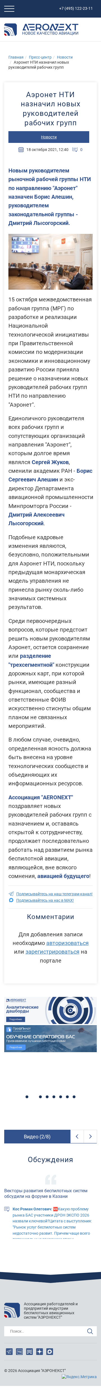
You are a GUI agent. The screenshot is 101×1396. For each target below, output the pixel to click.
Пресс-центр (40, 57)
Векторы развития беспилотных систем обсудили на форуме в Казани (46, 1193)
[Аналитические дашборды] (50, 1010)
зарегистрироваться (52, 952)
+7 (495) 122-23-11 (76, 8)
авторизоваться (67, 943)
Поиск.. (17, 1331)
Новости (65, 57)
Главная (16, 57)
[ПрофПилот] (50, 1038)
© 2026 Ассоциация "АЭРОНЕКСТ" (35, 1370)
